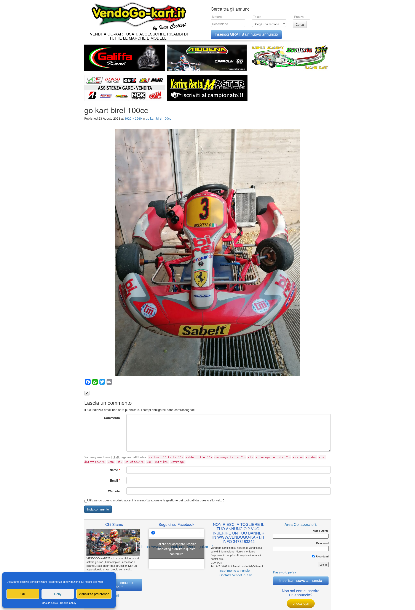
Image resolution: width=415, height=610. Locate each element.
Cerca (300, 24)
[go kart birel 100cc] (207, 252)
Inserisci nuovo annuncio (300, 580)
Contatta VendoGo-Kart (235, 575)
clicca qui (301, 603)
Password (322, 543)
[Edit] (86, 393)
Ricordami (322, 556)
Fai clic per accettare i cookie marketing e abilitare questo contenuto (176, 548)
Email (115, 480)
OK (23, 593)
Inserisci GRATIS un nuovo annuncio (246, 34)
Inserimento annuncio (234, 570)
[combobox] (269, 24)
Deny (58, 593)
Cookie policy (50, 603)
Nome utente (321, 531)
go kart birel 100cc (158, 118)
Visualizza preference (94, 593)
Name (115, 470)
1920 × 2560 (133, 118)
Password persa (284, 572)
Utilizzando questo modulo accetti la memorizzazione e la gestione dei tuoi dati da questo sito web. (155, 500)
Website (114, 491)
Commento (112, 418)
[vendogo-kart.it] (138, 15)
